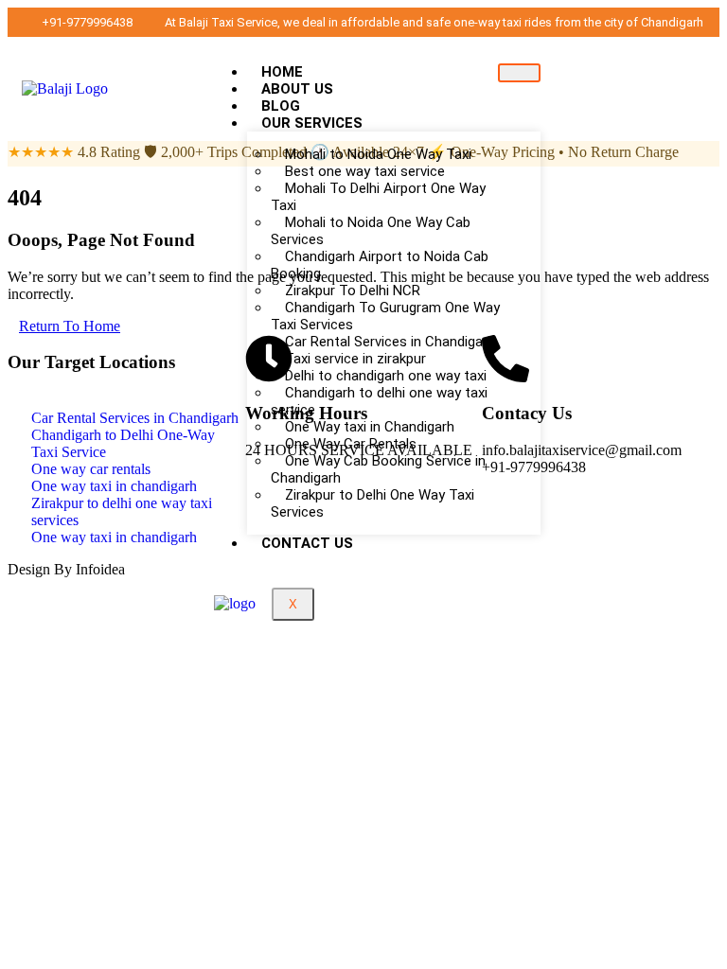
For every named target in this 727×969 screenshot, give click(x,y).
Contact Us (307, 543)
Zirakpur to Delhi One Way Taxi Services (372, 503)
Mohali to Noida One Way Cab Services (370, 231)
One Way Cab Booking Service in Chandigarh (378, 469)
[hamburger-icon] (519, 72)
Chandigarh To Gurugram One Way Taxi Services (385, 316)
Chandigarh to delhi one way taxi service (379, 401)
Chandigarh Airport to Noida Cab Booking (379, 265)
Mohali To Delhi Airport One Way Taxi (378, 197)
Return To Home (69, 326)
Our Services (312, 123)
